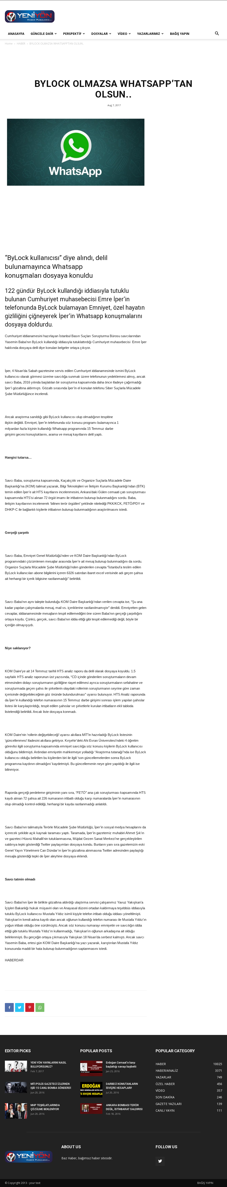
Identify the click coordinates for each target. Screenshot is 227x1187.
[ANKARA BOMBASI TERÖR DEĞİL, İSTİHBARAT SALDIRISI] (91, 1108)
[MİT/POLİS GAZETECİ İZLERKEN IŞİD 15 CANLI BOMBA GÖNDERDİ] (16, 1087)
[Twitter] (160, 1161)
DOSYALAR (99, 33)
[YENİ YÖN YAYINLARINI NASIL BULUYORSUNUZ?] (16, 1066)
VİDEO (122, 33)
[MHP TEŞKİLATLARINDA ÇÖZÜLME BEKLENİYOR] (16, 1111)
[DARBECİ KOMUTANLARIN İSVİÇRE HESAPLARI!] (91, 1089)
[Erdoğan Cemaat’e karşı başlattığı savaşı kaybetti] (91, 1068)
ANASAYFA (16, 33)
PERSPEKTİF (72, 33)
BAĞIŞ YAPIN (179, 33)
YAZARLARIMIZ (148, 33)
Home (9, 43)
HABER (21, 43)
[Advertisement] (141, 16)
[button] (216, 34)
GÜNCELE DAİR (42, 33)
